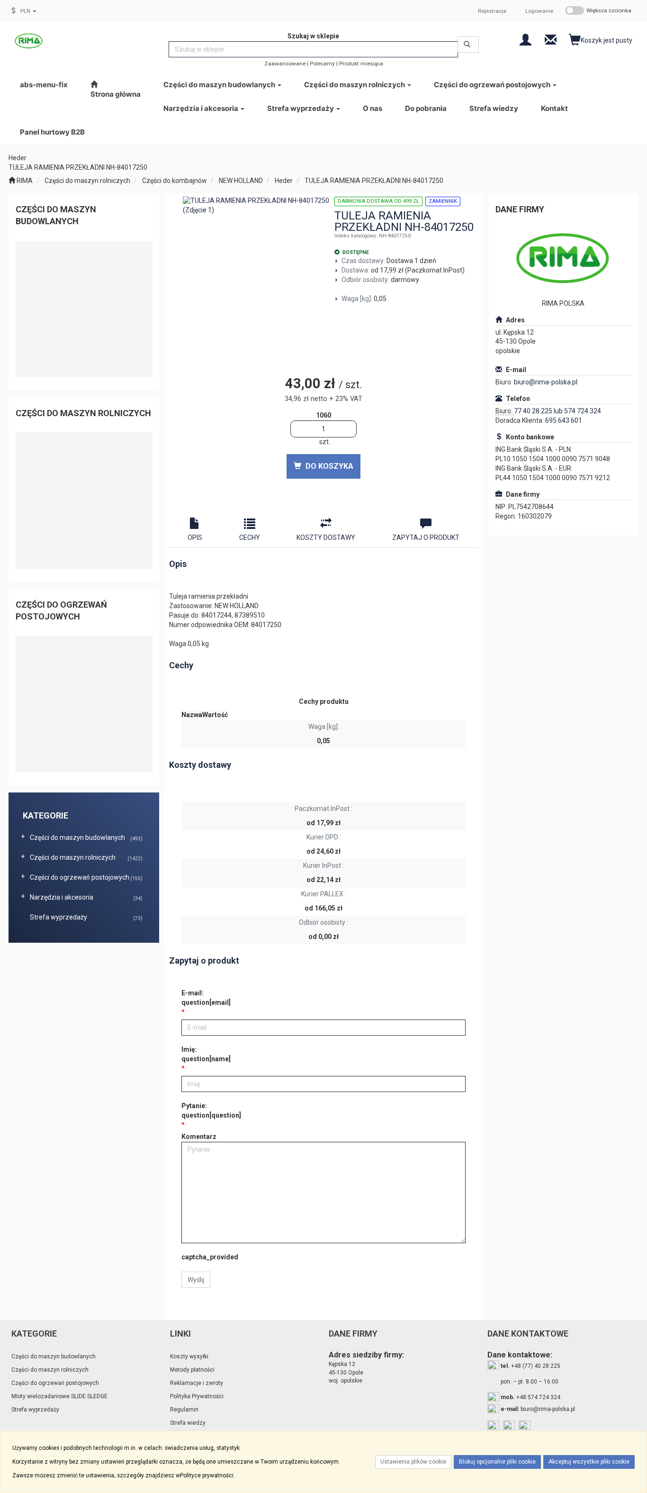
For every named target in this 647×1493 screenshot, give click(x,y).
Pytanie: (211, 1110)
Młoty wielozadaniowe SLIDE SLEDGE (59, 1396)
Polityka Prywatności (197, 1396)
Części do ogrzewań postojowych (493, 84)
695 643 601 (563, 420)
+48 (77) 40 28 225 (530, 1366)
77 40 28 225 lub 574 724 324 (557, 411)
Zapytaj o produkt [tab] (425, 537)
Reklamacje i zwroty (196, 1383)
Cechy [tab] (249, 537)
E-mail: (206, 997)
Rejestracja (492, 11)
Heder (284, 180)
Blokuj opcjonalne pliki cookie (497, 1461)
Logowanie (539, 11)
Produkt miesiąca (361, 63)
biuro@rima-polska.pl (545, 382)
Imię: (206, 1054)
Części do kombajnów (174, 180)
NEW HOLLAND (241, 180)
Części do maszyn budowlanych (220, 84)
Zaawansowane (285, 63)
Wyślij (196, 1280)
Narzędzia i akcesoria (201, 108)
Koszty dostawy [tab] (326, 537)
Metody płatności (192, 1369)
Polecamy (322, 63)
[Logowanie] (525, 39)
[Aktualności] (551, 39)
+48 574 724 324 (530, 1397)
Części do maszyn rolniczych (355, 84)
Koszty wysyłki (189, 1356)
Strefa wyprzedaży (301, 108)
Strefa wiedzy (188, 1423)
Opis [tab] (195, 537)
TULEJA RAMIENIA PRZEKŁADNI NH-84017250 (374, 180)
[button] (28, 11)
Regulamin (184, 1409)
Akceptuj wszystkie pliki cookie (588, 1461)
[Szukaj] (468, 44)
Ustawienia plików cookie (413, 1461)
